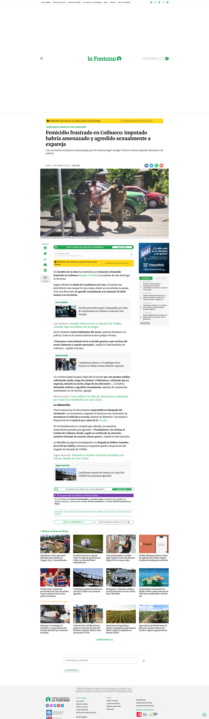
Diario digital (81, 698)
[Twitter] (159, 2)
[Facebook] (151, 2)
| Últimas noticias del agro (54, 601)
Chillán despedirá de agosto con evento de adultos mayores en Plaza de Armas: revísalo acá (154, 297)
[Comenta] (45, 277)
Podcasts (113, 2)
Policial (86, 114)
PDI (118, 512)
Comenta (45, 281)
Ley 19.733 (80, 701)
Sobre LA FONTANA (124, 2)
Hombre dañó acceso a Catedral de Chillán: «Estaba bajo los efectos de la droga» (87, 325)
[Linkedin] (62, 705)
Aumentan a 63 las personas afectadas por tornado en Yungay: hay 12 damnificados (53, 557)
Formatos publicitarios (145, 706)
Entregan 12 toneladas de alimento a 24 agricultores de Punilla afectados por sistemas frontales (54, 629)
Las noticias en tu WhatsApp (92, 2)
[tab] (146, 278)
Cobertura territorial (144, 703)
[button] (146, 166)
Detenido (81, 512)
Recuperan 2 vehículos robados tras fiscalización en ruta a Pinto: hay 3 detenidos (121, 591)
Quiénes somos (82, 704)
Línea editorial (82, 710)
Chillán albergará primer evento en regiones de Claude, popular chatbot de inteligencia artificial (153, 557)
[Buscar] (167, 58)
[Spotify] (167, 2)
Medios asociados (114, 706)
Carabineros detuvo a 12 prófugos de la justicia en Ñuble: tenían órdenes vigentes (155, 307)
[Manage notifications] (204, 714)
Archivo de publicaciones (86, 712)
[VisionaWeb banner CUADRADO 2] (154, 273)
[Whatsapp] (163, 2)
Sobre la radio (112, 701)
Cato (65, 512)
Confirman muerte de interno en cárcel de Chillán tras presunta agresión (87, 591)
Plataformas (141, 700)
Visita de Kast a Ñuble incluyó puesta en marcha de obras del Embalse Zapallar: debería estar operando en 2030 (87, 629)
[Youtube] (58, 705)
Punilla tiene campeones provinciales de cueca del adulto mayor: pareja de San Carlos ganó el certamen (54, 592)
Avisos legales (46, 2)
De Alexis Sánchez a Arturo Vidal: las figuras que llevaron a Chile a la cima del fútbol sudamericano (87, 559)
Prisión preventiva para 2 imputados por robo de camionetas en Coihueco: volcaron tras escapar (155, 287)
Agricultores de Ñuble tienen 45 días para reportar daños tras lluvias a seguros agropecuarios (153, 628)
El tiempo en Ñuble (74, 2)
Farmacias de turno (59, 2)
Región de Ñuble (89, 275)
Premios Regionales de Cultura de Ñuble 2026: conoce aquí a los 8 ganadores (155, 317)
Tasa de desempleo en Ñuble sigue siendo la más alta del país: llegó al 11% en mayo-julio (120, 557)
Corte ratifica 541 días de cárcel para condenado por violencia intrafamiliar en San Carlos (90, 398)
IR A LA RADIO (161, 115)
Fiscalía (103, 420)
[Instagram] (155, 2)
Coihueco (72, 512)
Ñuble (113, 512)
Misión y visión (82, 707)
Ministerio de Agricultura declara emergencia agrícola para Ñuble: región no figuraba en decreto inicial (121, 629)
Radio (106, 2)
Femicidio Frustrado (94, 512)
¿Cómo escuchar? (113, 703)
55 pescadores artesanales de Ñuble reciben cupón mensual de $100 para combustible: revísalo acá (153, 592)
